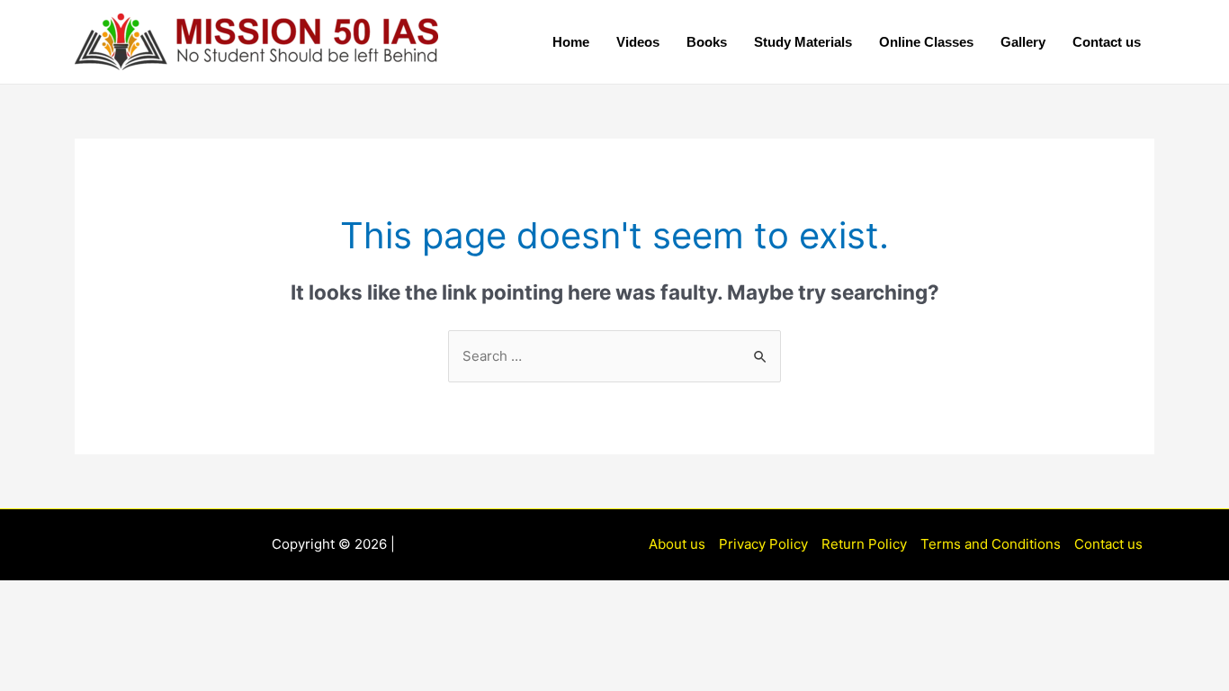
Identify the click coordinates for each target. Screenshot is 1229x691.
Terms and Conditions (990, 543)
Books (706, 41)
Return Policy (864, 543)
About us (677, 543)
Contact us (1106, 41)
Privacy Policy (763, 543)
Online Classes (926, 41)
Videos (637, 41)
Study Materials (803, 41)
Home (570, 41)
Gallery (1022, 41)
